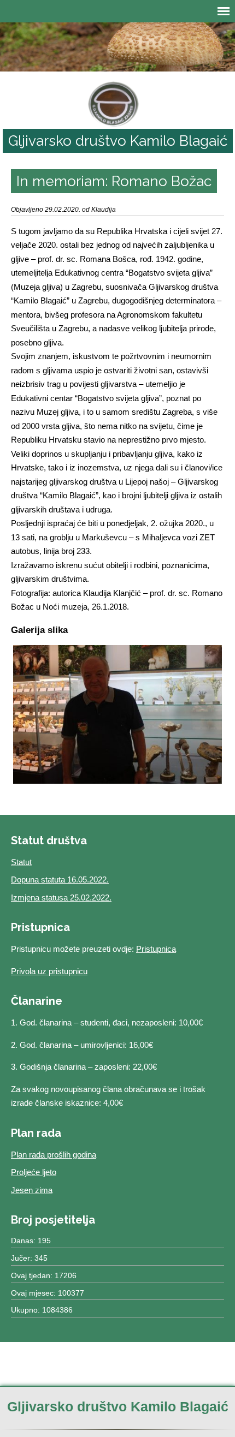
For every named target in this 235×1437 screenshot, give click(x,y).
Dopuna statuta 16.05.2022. (60, 879)
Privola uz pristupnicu (49, 971)
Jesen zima (31, 1190)
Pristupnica (156, 948)
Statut (21, 862)
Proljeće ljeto (33, 1172)
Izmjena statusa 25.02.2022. (61, 897)
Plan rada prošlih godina (53, 1154)
